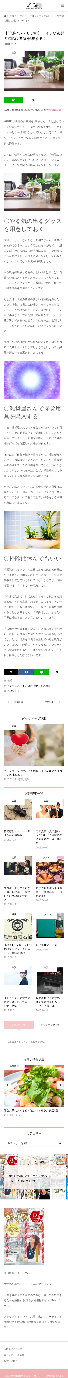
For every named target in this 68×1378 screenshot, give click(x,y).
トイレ (23, 685)
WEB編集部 (54, 109)
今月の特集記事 (34, 1059)
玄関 (30, 685)
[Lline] (13, 100)
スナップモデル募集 (14, 1355)
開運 (48, 685)
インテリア (13, 685)
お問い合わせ (10, 1360)
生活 (10, 680)
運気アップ (39, 685)
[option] (34, 1092)
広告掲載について (13, 1349)
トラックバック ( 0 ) (49, 1024)
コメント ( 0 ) (18, 1024)
